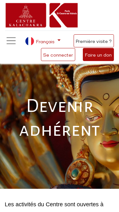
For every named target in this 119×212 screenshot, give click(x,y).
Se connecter (58, 54)
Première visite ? (94, 40)
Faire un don (98, 54)
